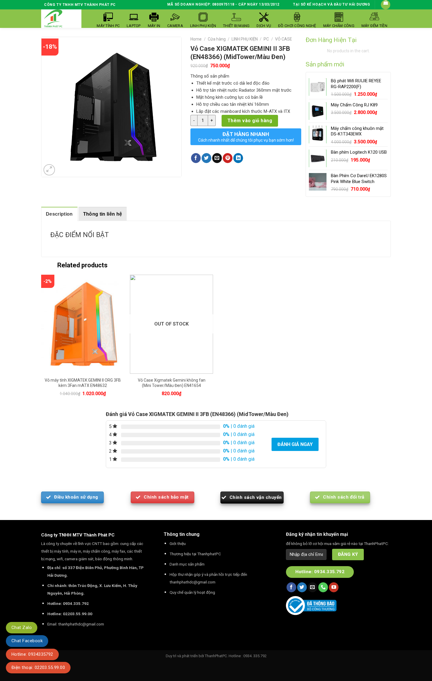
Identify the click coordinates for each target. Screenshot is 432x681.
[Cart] (385, 4)
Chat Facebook (27, 640)
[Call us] (323, 587)
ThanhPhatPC (216, 656)
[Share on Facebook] (196, 158)
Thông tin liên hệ (102, 214)
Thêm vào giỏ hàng (249, 120)
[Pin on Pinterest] (227, 158)
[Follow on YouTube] (334, 587)
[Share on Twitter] (206, 158)
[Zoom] (49, 170)
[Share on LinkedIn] (238, 158)
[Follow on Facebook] (291, 587)
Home (196, 39)
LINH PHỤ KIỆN (245, 39)
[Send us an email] (312, 587)
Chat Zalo (21, 627)
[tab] (59, 214)
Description (59, 214)
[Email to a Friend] (217, 158)
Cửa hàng (217, 39)
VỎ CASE (283, 39)
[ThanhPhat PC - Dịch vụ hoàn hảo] (53, 18)
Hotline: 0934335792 (32, 654)
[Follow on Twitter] (302, 587)
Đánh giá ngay (295, 444)
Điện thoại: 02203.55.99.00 (38, 667)
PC (266, 39)
